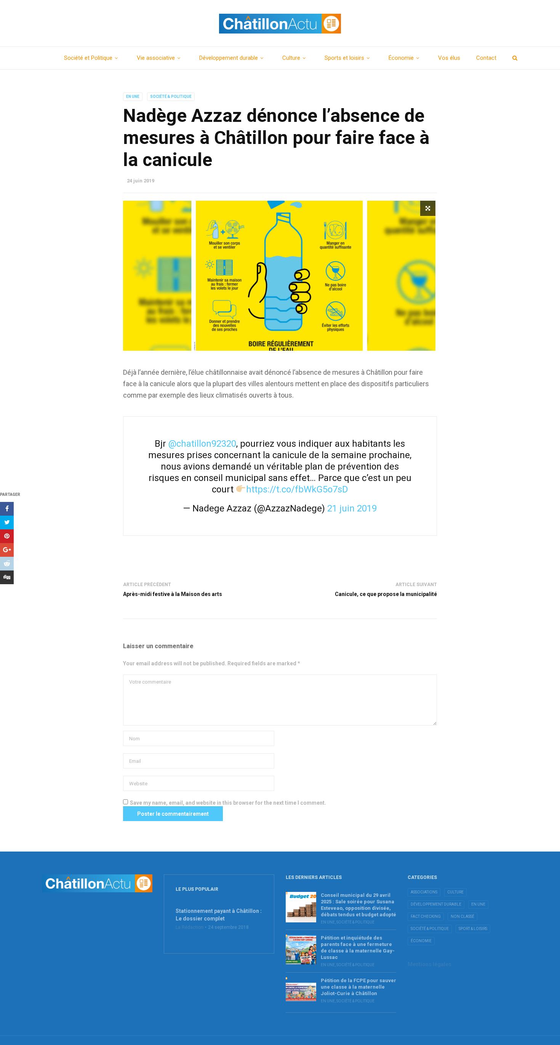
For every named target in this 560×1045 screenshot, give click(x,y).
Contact (486, 57)
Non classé (462, 916)
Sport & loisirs (473, 929)
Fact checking (426, 916)
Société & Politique (171, 96)
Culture (291, 57)
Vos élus (449, 57)
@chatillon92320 (202, 443)
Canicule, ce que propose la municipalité (386, 594)
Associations (424, 892)
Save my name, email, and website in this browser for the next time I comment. (228, 803)
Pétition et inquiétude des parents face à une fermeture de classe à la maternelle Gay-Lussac (358, 947)
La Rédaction (189, 927)
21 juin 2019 (352, 508)
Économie (401, 57)
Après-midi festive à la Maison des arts (172, 594)
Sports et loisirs (344, 57)
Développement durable (228, 57)
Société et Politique (88, 57)
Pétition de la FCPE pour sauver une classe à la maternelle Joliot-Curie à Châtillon (358, 987)
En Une (132, 96)
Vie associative (156, 57)
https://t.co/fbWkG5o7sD (297, 489)
